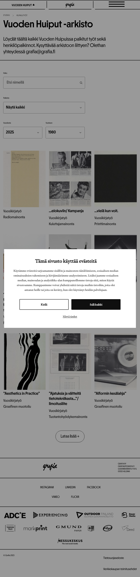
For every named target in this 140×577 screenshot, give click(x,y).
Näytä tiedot (70, 316)
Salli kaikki (96, 304)
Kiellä (44, 304)
